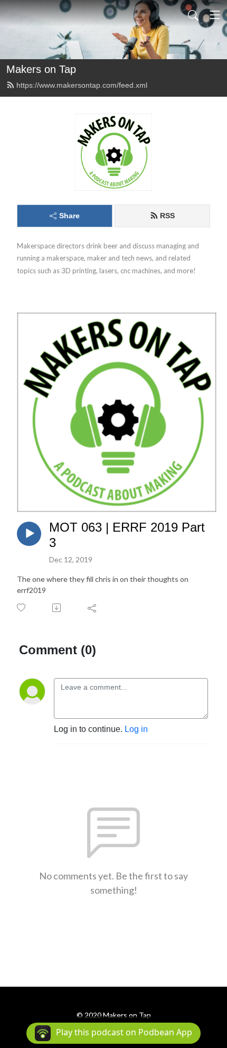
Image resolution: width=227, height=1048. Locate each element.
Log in (136, 729)
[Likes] (22, 607)
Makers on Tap (41, 69)
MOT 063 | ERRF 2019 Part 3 (127, 535)
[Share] (93, 608)
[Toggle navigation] (215, 15)
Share (69, 215)
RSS (167, 215)
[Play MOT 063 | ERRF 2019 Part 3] (29, 534)
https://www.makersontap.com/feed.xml (81, 85)
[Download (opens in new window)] (57, 607)
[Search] (193, 14)
